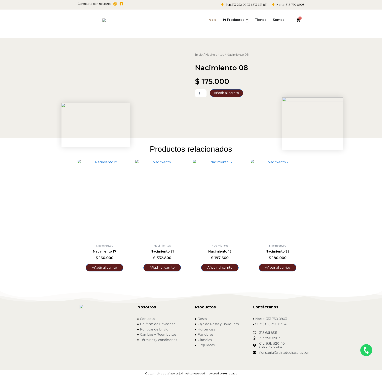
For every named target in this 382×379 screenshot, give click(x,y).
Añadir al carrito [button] (104, 267)
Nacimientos (214, 54)
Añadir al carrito (226, 93)
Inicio (199, 54)
